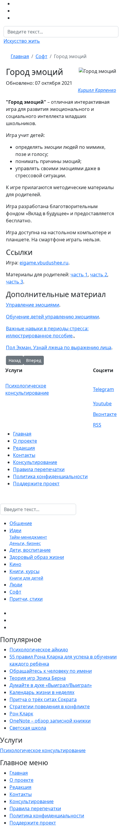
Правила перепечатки (39, 469)
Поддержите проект (36, 483)
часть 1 (79, 274)
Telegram (103, 389)
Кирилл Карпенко (97, 90)
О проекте (25, 441)
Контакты (24, 455)
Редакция (24, 448)
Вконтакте (105, 414)
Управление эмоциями (32, 305)
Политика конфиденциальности (50, 476)
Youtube (102, 403)
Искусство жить (22, 41)
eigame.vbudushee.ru (44, 262)
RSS (97, 425)
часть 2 (98, 274)
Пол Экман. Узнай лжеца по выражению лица (58, 347)
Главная (22, 433)
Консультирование (35, 462)
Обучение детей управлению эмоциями (52, 316)
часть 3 (14, 281)
